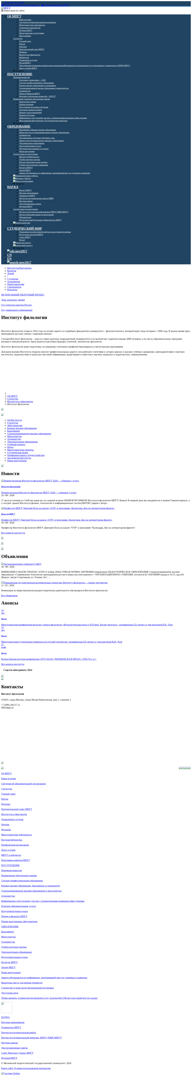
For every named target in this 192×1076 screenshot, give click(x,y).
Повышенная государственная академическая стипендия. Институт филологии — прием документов (56, 582)
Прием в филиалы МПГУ (14, 916)
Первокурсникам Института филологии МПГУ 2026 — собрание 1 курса (38, 492)
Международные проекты (20, 450)
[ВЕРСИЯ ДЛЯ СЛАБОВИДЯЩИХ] (17, 251)
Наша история (8, 778)
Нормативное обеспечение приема (19, 875)
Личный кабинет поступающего (21, 5)
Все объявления (9, 595)
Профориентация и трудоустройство (26, 455)
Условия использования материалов (32, 1068)
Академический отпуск (19, 458)
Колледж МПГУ (9, 962)
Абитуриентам (14, 425)
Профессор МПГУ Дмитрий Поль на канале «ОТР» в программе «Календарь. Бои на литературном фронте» (56, 520)
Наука (10, 447)
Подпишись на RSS (13, 2)
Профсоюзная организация (15, 845)
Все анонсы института (12, 664)
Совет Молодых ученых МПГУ (17, 1053)
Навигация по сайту (14, 10)
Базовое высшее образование (22, 428)
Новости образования (10, 486)
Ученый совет (8, 794)
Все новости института (13, 533)
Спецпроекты (14, 287)
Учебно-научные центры (14, 947)
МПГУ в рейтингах (11, 855)
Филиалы (6, 829)
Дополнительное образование (22, 441)
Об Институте (14, 420)
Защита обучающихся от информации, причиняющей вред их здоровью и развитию (44, 977)
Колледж (11, 270)
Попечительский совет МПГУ (16, 809)
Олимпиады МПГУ (11, 1027)
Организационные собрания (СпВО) (22, 564)
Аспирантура (14, 439)
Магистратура (14, 436)
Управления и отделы (12, 819)
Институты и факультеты (20, 401)
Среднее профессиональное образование (22, 880)
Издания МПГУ (9, 1058)
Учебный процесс (16, 444)
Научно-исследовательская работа (18, 1032)
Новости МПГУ (8, 514)
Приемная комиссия (11, 870)
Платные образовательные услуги (18, 906)
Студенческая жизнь (17, 452)
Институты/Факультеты (19, 268)
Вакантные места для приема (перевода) (21, 982)
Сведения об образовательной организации (23, 783)
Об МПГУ (12, 396)
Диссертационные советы (14, 1048)
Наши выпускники (17, 460)
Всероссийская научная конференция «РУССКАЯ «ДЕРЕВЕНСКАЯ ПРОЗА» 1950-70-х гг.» (48, 659)
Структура (12, 398)
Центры (5, 824)
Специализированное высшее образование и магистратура (31, 891)
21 (3, 645)
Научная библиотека (11, 840)
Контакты (12, 289)
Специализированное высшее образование (29, 433)
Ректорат (5, 804)
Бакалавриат (13, 431)
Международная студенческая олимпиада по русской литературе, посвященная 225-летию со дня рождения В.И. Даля (61, 642)
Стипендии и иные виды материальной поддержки (27, 988)
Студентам (12, 279)
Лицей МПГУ (8, 967)
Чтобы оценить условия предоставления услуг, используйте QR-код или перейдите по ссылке (49, 998)
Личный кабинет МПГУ (56, 5)
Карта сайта (7, 1068)
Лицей (10, 273)
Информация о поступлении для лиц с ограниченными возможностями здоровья (42, 901)
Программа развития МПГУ (15, 860)
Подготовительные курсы (14, 911)
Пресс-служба (8, 850)
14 (3, 611)
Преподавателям (15, 284)
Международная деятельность (16, 834)
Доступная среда (9, 993)
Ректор (4, 799)
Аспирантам (13, 281)
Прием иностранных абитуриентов (19, 921)
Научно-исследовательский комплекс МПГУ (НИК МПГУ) (31, 1037)
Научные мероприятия (12, 1022)
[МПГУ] (5, 8)
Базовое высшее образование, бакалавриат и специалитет (30, 885)
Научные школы (9, 1042)
